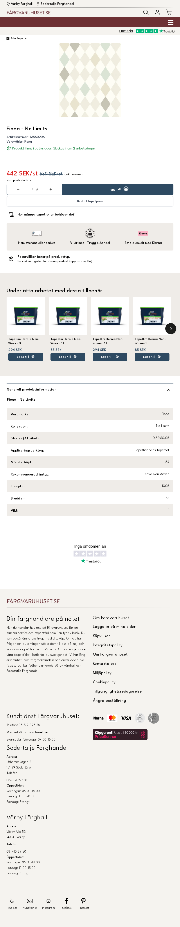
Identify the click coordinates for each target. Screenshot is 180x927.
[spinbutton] (33, 189)
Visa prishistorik (17, 180)
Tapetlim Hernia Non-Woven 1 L (65, 341)
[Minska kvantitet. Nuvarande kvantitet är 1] (18, 189)
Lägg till (114, 189)
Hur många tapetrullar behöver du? (46, 214)
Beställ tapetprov (90, 201)
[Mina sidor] (157, 12)
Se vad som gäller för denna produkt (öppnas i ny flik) (55, 261)
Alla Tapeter (19, 38)
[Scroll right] (170, 328)
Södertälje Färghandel (57, 4)
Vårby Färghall (21, 4)
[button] (146, 12)
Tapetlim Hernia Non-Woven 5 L (23, 341)
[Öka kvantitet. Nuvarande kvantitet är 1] (50, 189)
